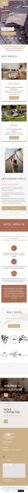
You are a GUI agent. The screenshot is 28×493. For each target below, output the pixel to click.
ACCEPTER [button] (21, 490)
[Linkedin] (16, 38)
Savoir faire (14, 208)
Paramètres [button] (13, 490)
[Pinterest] (20, 38)
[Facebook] (12, 38)
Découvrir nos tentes (14, 212)
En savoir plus (14, 97)
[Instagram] (8, 38)
